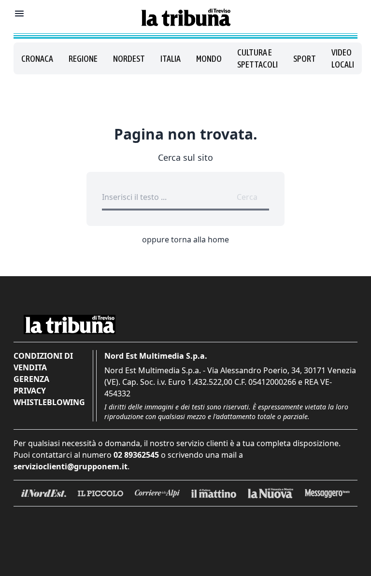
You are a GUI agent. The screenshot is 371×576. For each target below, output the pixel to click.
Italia (170, 59)
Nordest (129, 59)
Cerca (247, 197)
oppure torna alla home (185, 239)
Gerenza (31, 379)
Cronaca (37, 59)
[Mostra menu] (19, 13)
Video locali (342, 58)
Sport (304, 59)
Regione (83, 59)
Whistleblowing (49, 402)
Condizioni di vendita (43, 362)
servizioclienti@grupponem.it (71, 466)
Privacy (30, 390)
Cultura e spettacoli (257, 58)
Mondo (209, 59)
